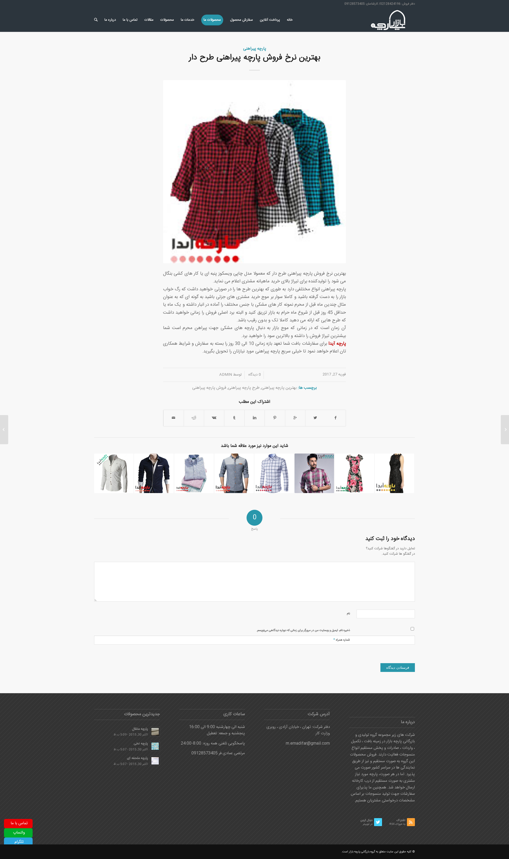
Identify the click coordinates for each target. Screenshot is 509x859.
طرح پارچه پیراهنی (244, 388)
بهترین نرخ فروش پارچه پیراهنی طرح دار (254, 57)
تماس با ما (19, 823)
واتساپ (19, 832)
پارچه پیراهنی (254, 48)
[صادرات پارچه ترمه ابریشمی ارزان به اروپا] (505, 429)
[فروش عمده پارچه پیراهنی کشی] (274, 473)
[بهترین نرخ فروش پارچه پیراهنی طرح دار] (254, 171)
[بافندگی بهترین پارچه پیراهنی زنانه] (354, 473)
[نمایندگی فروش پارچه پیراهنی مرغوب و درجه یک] (314, 473)
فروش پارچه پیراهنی (209, 388)
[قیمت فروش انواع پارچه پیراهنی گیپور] (394, 473)
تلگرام (19, 842)
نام (348, 613)
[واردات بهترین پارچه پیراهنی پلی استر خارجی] (113, 473)
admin (225, 375)
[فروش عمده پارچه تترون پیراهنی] (153, 473)
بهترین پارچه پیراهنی (279, 388)
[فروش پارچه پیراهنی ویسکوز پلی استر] (194, 473)
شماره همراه (341, 639)
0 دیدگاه (254, 375)
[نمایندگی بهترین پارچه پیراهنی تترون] (234, 473)
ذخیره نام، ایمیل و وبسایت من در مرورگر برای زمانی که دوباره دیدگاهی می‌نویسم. (303, 630)
